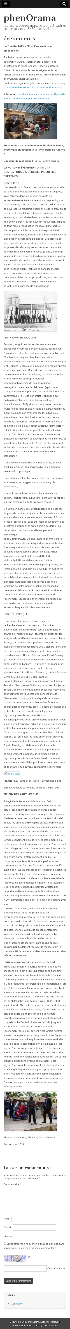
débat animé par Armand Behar (31, 98)
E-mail (8, 1227)
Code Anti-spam (56, 1268)
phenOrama (30, 17)
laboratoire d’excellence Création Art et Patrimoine (32, 87)
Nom (7, 1218)
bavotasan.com (50, 1325)
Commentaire (12, 1184)
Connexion (17, 1303)
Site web (8, 1236)
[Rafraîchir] (29, 1256)
